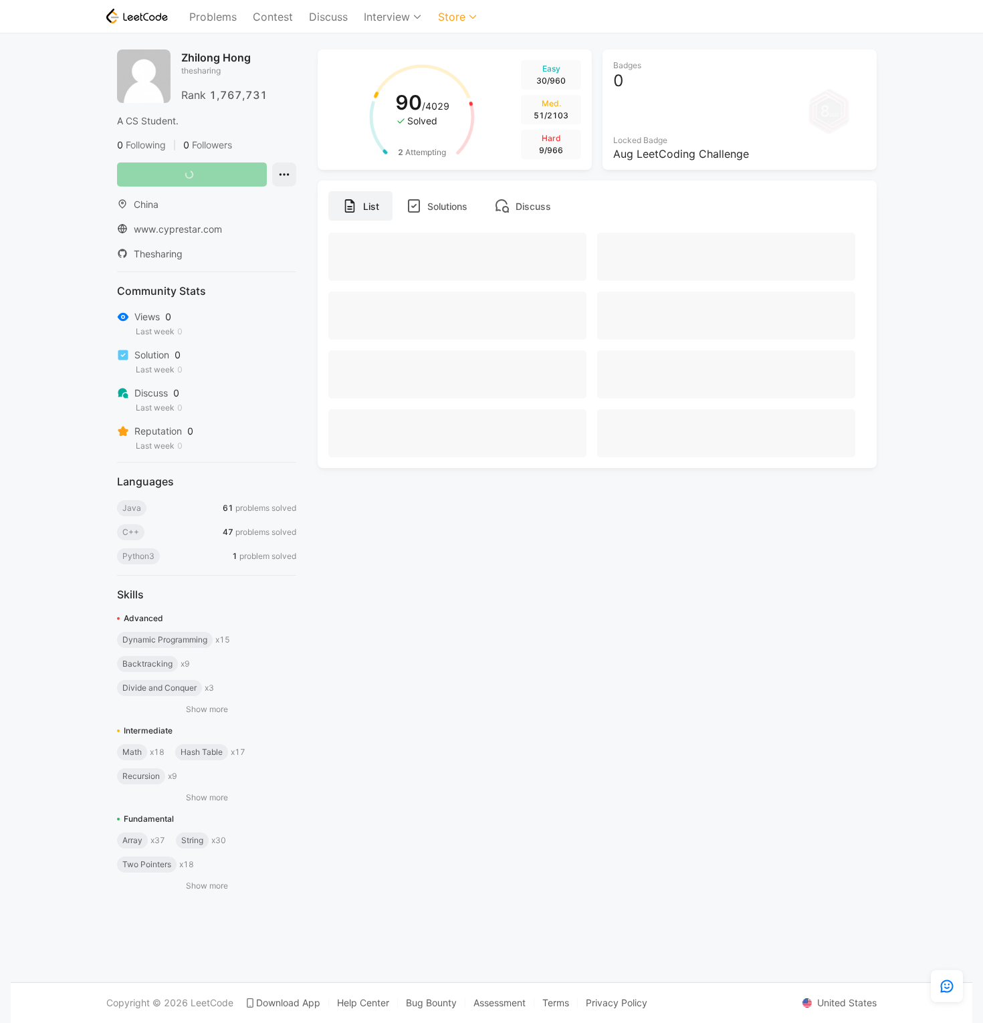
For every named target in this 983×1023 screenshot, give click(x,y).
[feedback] (947, 986)
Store (451, 16)
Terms (555, 1003)
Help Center (363, 1003)
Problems (213, 16)
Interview (387, 16)
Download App (288, 1003)
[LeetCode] (137, 16)
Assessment (499, 1003)
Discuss (328, 16)
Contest (273, 16)
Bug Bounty (431, 1003)
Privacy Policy (616, 1003)
